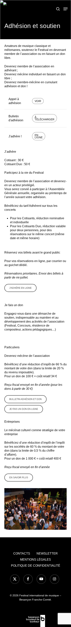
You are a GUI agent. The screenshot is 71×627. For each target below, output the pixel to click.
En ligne (39, 136)
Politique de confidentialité (35, 565)
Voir (38, 101)
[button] (65, 9)
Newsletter (47, 553)
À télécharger (44, 118)
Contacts (21, 553)
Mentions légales (35, 559)
